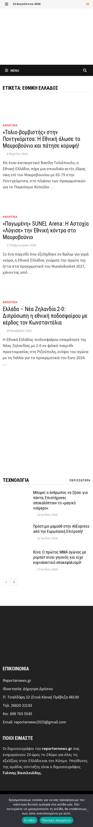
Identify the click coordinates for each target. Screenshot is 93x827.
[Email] (87, 3)
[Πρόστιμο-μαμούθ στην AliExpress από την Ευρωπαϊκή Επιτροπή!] (16, 526)
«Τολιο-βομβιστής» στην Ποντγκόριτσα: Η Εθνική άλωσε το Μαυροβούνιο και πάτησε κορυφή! (41, 139)
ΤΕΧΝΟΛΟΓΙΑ (16, 480)
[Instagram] (82, 3)
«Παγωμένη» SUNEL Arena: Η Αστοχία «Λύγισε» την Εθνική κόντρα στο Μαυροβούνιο (46, 230)
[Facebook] (71, 3)
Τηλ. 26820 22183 (17, 705)
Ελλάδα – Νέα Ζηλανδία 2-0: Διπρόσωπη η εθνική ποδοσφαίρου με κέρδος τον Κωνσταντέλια (45, 316)
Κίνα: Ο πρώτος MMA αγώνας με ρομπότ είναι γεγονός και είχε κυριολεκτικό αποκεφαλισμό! (59, 557)
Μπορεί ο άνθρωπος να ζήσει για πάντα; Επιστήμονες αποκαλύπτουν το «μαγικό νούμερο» (60, 500)
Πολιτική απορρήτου (56, 820)
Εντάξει (29, 820)
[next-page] (13, 582)
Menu (14, 70)
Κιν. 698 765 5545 (17, 713)
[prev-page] (6, 582)
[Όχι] (87, 810)
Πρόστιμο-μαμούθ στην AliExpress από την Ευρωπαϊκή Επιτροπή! (61, 529)
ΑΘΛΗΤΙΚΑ (10, 125)
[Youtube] (76, 3)
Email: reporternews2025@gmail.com (34, 722)
